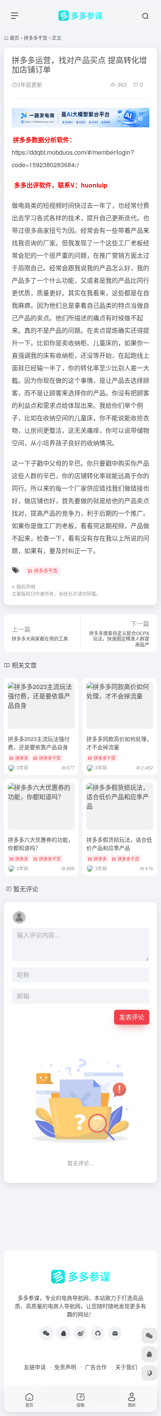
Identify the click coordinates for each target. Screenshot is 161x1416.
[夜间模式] (149, 1373)
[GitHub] (98, 1333)
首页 (14, 37)
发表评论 (131, 1016)
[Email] (115, 1333)
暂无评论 (25, 888)
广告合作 (96, 1367)
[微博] (80, 1333)
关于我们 (126, 1367)
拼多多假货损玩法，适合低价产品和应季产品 (119, 844)
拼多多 (21, 758)
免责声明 (65, 1367)
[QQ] (63, 1333)
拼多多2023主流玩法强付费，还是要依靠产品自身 (39, 743)
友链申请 (35, 1367)
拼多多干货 (35, 37)
